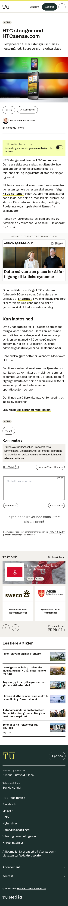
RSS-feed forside (14, 797)
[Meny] (62, 6)
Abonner (49, 7)
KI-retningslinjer (13, 842)
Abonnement (11, 867)
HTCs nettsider (13, 193)
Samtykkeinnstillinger (16, 830)
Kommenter (29, 110)
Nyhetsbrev (10, 823)
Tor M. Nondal (12, 787)
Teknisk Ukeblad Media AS (31, 888)
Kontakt (8, 876)
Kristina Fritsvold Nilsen (18, 775)
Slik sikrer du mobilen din (33, 409)
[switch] (59, 147)
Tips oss (57, 756)
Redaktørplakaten (30, 855)
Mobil (7, 22)
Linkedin (8, 810)
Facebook (9, 804)
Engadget (25, 298)
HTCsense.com (47, 160)
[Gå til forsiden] (6, 6)
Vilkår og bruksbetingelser (19, 836)
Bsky (6, 817)
